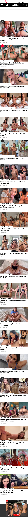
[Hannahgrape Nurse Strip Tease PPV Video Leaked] (14, 124)
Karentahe (3, 417)
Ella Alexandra (4, 393)
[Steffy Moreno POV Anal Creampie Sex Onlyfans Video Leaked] (14, 196)
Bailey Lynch (4, 440)
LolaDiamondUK (4, 60)
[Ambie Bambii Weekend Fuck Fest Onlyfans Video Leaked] (14, 220)
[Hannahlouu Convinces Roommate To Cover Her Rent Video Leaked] (14, 267)
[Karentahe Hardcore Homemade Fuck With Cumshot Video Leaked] (14, 410)
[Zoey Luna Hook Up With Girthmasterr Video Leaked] (14, 29)
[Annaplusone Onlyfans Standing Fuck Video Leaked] (14, 291)
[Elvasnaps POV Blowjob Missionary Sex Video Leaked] (14, 243)
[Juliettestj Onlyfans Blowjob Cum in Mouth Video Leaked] (14, 77)
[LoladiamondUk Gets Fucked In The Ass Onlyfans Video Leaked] (14, 53)
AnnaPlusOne (4, 298)
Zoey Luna (8, 36)
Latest (5, 2)
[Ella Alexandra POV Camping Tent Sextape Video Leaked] (14, 386)
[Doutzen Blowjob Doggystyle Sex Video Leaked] (14, 338)
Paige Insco (8, 465)
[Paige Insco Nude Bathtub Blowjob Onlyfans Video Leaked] (14, 457)
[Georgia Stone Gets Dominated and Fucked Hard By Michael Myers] (14, 482)
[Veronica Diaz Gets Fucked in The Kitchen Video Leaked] (14, 172)
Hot (13, 2)
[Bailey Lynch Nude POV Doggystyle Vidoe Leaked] (14, 433)
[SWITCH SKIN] (23, 5)
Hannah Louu (4, 321)
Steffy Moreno (9, 203)
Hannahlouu (3, 274)
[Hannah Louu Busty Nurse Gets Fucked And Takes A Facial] (14, 314)
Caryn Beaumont (5, 108)
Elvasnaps (3, 250)
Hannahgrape (4, 131)
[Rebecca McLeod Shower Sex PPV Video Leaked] (14, 148)
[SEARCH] (26, 5)
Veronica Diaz (9, 179)
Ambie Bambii (4, 226)
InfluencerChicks (12, 5)
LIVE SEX (14, 8)
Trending (21, 2)
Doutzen (3, 345)
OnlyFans (3, 36)
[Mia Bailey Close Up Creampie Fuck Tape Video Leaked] (14, 362)
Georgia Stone (4, 488)
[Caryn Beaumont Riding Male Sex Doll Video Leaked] (14, 101)
